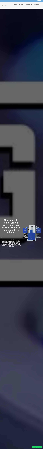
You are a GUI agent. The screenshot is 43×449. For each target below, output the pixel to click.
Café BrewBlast (36, 4)
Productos (15, 4)
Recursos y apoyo (26, 0)
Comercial (21, 4)
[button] (39, 0)
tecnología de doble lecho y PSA (13, 243)
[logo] (5, 5)
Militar (22, 6)
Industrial (27, 6)
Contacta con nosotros (36, 6)
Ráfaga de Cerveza (28, 4)
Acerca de (33, 0)
